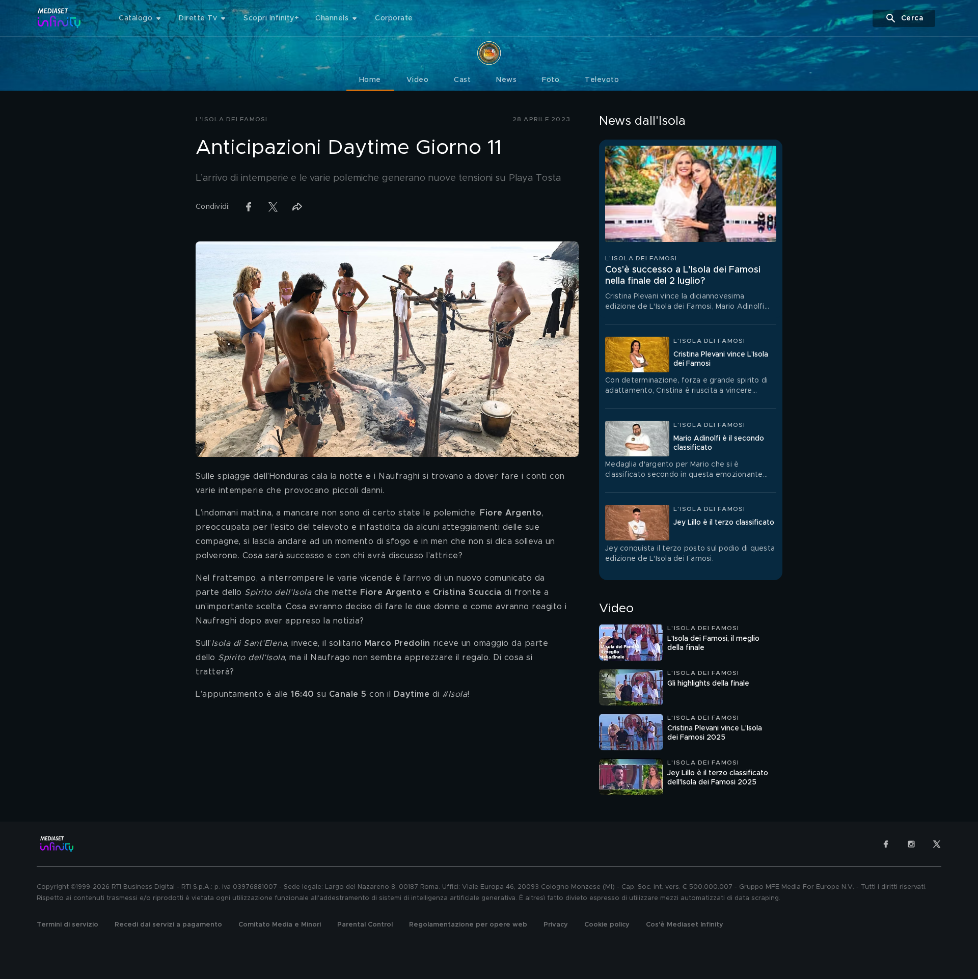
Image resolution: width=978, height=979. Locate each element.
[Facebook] (885, 844)
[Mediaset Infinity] (59, 18)
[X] (936, 844)
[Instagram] (911, 844)
